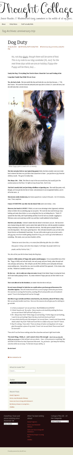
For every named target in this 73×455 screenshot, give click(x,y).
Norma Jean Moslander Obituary (19, 398)
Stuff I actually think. (27, 24)
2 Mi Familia (23, 47)
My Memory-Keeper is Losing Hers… (20, 404)
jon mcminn (54, 47)
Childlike (12, 407)
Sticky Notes (13, 24)
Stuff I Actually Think (32, 47)
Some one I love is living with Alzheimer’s (21, 401)
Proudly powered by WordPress (17, 451)
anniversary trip (46, 47)
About (4, 24)
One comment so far (15, 357)
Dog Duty (17, 42)
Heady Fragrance (14, 395)
